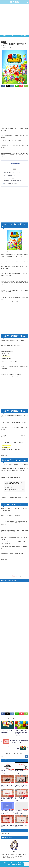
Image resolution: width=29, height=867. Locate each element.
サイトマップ (16, 862)
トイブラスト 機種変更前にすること (12, 175)
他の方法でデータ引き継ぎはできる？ (12, 180)
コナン (4, 35)
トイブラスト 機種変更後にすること (12, 178)
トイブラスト (3, 41)
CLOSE (14, 169)
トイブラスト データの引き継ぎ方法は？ (13, 172)
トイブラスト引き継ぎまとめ (10, 183)
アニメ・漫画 (23, 35)
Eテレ (13, 35)
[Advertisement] (14, 19)
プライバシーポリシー (8, 862)
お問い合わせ (22, 862)
